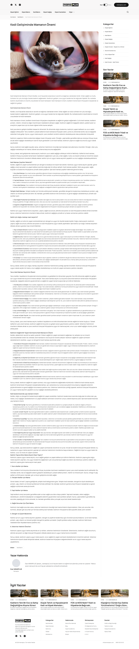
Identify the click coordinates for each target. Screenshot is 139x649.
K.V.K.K (86, 634)
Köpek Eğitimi (109, 28)
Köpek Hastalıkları (110, 43)
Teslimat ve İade (108, 626)
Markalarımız (49, 634)
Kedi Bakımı (20, 17)
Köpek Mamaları (50, 626)
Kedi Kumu (48, 629)
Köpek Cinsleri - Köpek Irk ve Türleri (114, 47)
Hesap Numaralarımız (109, 629)
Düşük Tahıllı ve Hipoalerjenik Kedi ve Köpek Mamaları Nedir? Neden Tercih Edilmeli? (114, 110)
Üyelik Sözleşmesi (89, 623)
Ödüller (47, 631)
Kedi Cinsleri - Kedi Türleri (112, 62)
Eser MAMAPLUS (16, 569)
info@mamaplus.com (108, 642)
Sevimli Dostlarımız (110, 50)
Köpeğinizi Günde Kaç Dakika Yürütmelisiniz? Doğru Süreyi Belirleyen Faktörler (114, 604)
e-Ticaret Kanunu (89, 631)
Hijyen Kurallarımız (70, 629)
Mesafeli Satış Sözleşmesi (91, 629)
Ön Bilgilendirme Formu (91, 626)
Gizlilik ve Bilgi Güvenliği (110, 623)
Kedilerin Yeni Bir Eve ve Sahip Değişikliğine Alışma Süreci (115, 86)
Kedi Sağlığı (108, 58)
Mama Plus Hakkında (70, 623)
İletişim (67, 634)
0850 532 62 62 (120, 642)
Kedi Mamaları (49, 623)
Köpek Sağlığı (108, 39)
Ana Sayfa (13, 17)
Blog (66, 626)
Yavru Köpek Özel (109, 54)
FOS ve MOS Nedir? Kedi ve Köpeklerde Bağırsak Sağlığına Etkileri (115, 133)
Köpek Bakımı (108, 31)
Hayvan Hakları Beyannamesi (72, 631)
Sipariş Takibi (107, 631)
